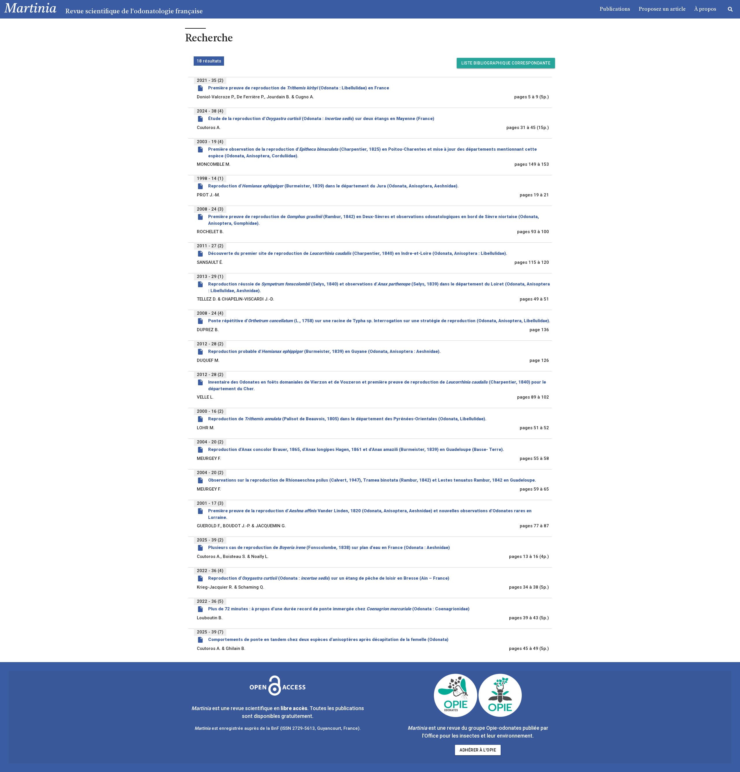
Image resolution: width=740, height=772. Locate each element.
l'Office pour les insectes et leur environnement (477, 736)
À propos (705, 9)
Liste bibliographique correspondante (505, 63)
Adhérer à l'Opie (478, 750)
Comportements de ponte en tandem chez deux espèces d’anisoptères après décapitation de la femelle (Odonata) (328, 639)
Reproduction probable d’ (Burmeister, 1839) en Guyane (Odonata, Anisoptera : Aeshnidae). (324, 351)
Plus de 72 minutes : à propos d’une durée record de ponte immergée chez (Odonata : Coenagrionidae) (338, 608)
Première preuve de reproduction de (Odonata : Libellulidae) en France (298, 88)
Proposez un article (662, 9)
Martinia (30, 9)
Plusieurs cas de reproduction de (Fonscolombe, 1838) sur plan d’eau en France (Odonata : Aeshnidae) (329, 547)
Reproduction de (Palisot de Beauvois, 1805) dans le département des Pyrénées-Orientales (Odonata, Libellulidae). (347, 418)
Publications (615, 9)
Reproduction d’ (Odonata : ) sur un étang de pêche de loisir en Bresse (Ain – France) (328, 578)
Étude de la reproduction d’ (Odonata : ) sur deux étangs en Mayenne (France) (321, 118)
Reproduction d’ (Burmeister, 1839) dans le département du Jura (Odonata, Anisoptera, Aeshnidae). (333, 186)
